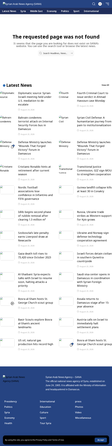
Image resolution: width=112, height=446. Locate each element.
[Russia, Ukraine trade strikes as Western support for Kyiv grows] (66, 214)
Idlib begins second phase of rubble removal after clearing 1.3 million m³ (34, 215)
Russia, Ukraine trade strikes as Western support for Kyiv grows (94, 215)
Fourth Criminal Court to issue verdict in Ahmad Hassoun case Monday (92, 96)
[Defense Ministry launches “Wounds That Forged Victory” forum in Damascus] (7, 144)
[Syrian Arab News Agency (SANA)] (22, 4)
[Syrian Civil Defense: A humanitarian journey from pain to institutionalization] (66, 120)
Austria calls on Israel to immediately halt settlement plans (92, 323)
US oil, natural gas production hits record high (35, 342)
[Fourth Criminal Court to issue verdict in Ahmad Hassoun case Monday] (66, 95)
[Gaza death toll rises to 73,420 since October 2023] (7, 256)
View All (105, 85)
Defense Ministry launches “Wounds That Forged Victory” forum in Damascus (34, 147)
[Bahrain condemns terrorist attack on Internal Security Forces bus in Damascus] (7, 120)
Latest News (19, 85)
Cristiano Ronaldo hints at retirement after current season (34, 170)
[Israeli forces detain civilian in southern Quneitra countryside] (66, 256)
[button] (101, 440)
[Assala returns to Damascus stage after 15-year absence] (66, 301)
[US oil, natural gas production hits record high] (7, 342)
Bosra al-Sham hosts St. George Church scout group (94, 342)
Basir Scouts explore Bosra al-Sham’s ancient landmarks (35, 323)
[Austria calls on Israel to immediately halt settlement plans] (66, 322)
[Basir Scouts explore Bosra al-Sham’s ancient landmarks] (7, 322)
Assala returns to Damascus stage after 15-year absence (93, 302)
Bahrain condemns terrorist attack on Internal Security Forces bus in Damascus (35, 123)
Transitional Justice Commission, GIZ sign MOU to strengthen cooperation (94, 170)
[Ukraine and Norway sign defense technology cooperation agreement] (66, 235)
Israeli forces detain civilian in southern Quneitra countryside (94, 257)
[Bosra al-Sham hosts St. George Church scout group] (7, 301)
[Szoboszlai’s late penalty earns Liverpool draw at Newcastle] (7, 235)
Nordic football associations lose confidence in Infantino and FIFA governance (35, 193)
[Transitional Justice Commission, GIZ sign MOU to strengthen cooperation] (66, 169)
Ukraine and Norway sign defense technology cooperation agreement (93, 236)
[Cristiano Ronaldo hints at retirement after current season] (7, 169)
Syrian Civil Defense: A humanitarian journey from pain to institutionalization (94, 121)
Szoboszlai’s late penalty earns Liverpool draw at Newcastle (33, 236)
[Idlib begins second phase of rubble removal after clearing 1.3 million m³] (7, 214)
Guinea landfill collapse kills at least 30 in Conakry (94, 189)
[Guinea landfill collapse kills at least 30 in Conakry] (66, 189)
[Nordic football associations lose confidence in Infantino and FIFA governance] (7, 189)
